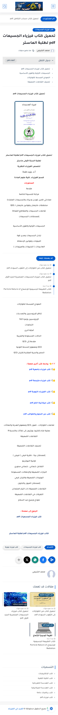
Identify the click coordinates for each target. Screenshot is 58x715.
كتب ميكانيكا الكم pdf (40, 403)
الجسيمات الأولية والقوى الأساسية (35, 73)
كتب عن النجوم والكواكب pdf (36, 414)
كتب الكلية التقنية (45, 678)
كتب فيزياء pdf (46, 698)
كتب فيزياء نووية (11, 547)
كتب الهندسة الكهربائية (42, 683)
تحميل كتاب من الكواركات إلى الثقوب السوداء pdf (29, 268)
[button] (43, 559)
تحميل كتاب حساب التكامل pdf (24, 19)
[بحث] (5, 6)
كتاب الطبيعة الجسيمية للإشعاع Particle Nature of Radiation (27, 291)
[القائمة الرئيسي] (53, 6)
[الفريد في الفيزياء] (29, 6)
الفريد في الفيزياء (15, 709)
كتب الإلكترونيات (45, 674)
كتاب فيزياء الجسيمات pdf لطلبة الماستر (29, 534)
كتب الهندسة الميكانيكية (42, 688)
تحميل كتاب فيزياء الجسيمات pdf (35, 69)
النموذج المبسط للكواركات (38, 78)
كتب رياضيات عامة (45, 693)
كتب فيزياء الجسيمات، (44, 30)
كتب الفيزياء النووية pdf (39, 392)
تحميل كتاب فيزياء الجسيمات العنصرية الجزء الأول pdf (28, 279)
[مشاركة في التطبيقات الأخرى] (19, 559)
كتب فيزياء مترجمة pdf (39, 381)
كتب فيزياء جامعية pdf (39, 370)
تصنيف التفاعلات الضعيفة (39, 82)
